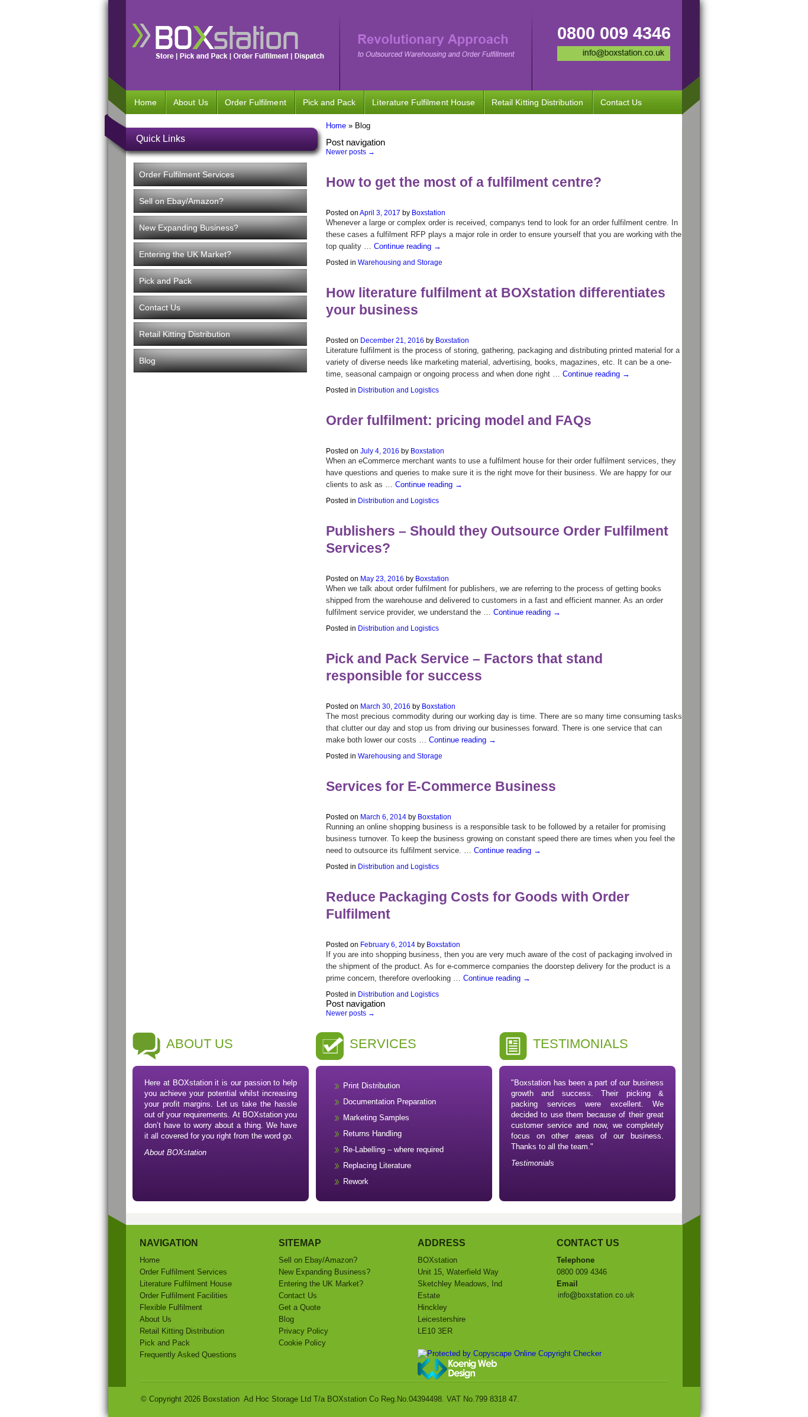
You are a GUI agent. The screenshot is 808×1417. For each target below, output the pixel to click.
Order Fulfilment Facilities (184, 1295)
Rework (356, 1181)
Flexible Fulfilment (171, 1307)
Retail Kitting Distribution (538, 102)
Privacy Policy (303, 1331)
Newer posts (350, 152)
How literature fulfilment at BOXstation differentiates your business (495, 301)
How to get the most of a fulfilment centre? (464, 182)
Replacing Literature (377, 1165)
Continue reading (407, 246)
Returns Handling (372, 1133)
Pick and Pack (329, 102)
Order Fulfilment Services (186, 174)
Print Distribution (371, 1085)
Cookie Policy (302, 1342)
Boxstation (428, 213)
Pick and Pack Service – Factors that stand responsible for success (464, 667)
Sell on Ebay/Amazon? (181, 201)
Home (145, 102)
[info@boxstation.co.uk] (613, 58)
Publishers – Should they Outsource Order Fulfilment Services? (497, 539)
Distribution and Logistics (398, 390)
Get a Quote (300, 1307)
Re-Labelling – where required (393, 1149)
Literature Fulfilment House (423, 102)
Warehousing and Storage (400, 262)
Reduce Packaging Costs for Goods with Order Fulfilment (477, 905)
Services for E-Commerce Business (441, 786)
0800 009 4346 (614, 33)
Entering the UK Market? (185, 254)
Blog (147, 360)
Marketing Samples (376, 1117)
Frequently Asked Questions (188, 1354)
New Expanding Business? (188, 227)
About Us (190, 102)
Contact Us (621, 102)
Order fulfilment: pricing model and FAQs (459, 420)
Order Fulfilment (255, 102)
